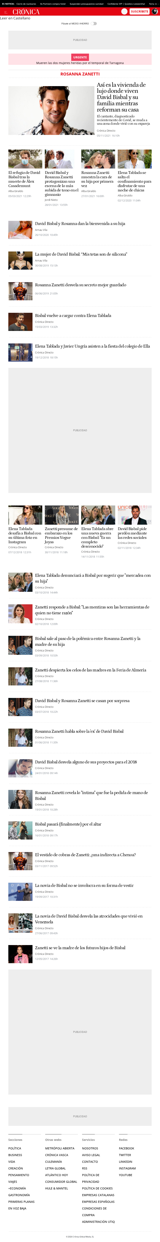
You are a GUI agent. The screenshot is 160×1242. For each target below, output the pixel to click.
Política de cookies (97, 1188)
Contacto (90, 1162)
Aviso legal (91, 1155)
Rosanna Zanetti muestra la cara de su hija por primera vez (97, 179)
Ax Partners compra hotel (53, 4)
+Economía (17, 1188)
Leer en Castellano (15, 18)
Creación (15, 1168)
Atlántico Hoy (56, 1175)
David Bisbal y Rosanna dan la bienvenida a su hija (80, 223)
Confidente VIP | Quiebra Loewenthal (126, 4)
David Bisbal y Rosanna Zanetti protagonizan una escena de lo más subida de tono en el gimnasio (61, 184)
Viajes (12, 1182)
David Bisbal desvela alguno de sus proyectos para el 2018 (86, 762)
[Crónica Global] (66, 11)
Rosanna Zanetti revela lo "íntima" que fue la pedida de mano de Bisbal (91, 795)
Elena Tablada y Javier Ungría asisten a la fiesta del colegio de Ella (92, 346)
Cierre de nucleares (26, 4)
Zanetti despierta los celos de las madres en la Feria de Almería (90, 670)
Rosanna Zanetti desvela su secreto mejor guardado (80, 285)
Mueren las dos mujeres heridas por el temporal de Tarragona (80, 63)
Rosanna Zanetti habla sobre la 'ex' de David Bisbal (79, 731)
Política (14, 1148)
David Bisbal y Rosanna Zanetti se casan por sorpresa (82, 700)
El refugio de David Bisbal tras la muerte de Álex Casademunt (24, 179)
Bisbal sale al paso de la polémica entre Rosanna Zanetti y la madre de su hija (87, 641)
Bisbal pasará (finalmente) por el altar (68, 824)
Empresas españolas (98, 1202)
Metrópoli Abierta (59, 1148)
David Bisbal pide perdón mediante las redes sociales (132, 533)
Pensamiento (18, 1175)
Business (15, 1155)
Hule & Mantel (56, 1188)
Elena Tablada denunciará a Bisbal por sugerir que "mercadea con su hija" (93, 578)
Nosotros (90, 1148)
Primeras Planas (21, 1202)
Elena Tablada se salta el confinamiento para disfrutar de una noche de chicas (134, 181)
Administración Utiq (98, 1222)
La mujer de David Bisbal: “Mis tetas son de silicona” (81, 254)
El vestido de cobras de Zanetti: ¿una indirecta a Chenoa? (85, 854)
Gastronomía (19, 1195)
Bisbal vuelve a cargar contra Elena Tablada (73, 315)
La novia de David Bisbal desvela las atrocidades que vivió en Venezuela (88, 919)
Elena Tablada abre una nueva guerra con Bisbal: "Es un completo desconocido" (97, 538)
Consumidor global (61, 1182)
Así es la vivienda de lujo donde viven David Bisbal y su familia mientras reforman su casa (121, 97)
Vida (11, 1162)
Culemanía (53, 1162)
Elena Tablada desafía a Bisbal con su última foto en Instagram (24, 535)
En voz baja (17, 1208)
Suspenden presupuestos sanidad (86, 4)
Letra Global (55, 1168)
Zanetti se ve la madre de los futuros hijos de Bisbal (80, 947)
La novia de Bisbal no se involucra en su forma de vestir (84, 885)
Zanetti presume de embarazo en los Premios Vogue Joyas (61, 535)
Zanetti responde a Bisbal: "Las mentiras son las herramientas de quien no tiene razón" (92, 610)
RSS (84, 1168)
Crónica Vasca (56, 1155)
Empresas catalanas (98, 1195)
